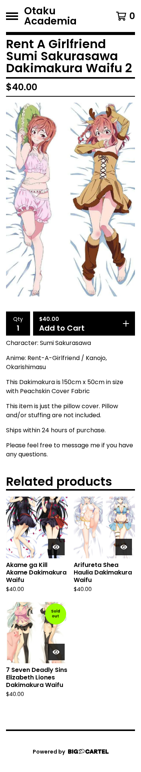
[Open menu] (12, 16)
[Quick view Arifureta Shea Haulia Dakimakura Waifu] (123, 547)
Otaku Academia (50, 16)
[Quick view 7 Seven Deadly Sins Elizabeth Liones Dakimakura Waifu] (56, 652)
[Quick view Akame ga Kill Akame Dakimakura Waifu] (56, 547)
